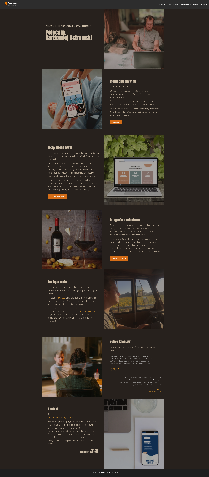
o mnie (196, 4)
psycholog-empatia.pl (117, 370)
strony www (173, 4)
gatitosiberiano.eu (155, 391)
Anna (159, 389)
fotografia (186, 4)
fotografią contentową (67, 308)
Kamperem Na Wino (86, 311)
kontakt (204, 4)
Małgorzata (114, 368)
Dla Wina (162, 4)
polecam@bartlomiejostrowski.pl (62, 417)
